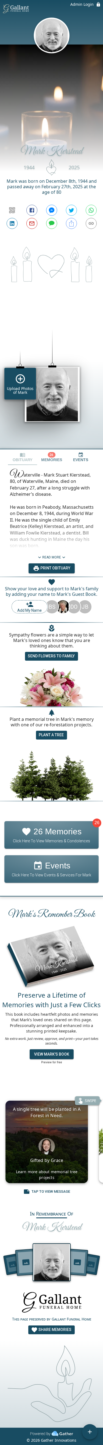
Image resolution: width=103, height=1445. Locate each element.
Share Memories (54, 1329)
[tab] (22, 457)
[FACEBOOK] (31, 210)
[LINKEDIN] (12, 223)
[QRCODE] (12, 210)
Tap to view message (51, 1191)
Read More (51, 557)
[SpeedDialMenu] (90, 1432)
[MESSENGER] (51, 210)
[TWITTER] (71, 210)
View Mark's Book (51, 1054)
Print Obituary (55, 568)
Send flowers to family (51, 656)
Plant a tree (51, 735)
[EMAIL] (31, 223)
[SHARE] (71, 223)
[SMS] (51, 223)
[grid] (51, 379)
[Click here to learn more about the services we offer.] (51, 1303)
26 (96, 822)
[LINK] (91, 223)
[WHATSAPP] (91, 210)
